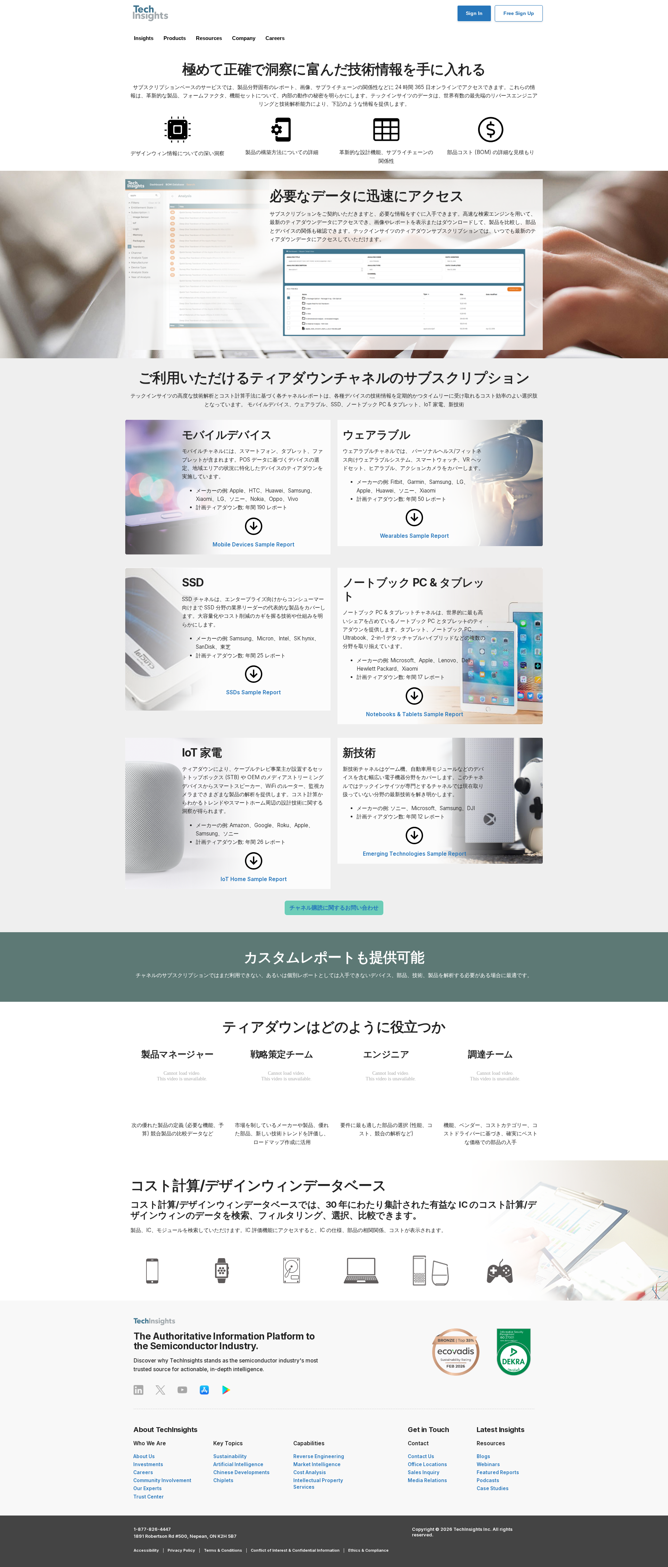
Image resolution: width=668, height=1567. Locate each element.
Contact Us (421, 1456)
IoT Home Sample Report (254, 879)
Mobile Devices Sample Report (253, 544)
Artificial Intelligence (238, 1464)
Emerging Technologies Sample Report (414, 853)
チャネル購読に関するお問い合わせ (334, 908)
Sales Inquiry (423, 1472)
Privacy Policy (181, 1550)
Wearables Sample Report (414, 536)
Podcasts (488, 1480)
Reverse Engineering (318, 1456)
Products (175, 38)
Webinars (488, 1464)
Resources (209, 38)
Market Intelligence (317, 1464)
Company (243, 38)
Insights (143, 38)
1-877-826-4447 (152, 1529)
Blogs (483, 1456)
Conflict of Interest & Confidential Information (295, 1550)
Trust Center (148, 1497)
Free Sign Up (518, 13)
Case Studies (493, 1488)
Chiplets (223, 1480)
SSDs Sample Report (253, 692)
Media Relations (427, 1480)
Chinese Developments (241, 1472)
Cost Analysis (309, 1472)
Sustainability (230, 1456)
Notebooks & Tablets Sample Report (414, 714)
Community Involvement (162, 1480)
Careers (275, 38)
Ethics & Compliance (368, 1550)
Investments (148, 1464)
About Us (144, 1456)
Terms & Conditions (223, 1550)
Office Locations (427, 1464)
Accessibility (146, 1550)
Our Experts (147, 1488)
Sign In (474, 13)
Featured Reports (498, 1472)
